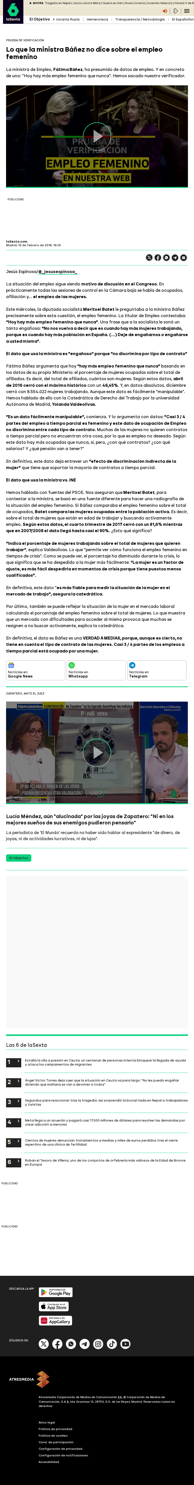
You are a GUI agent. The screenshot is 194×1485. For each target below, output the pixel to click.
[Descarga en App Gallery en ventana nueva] (55, 1324)
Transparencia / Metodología (140, 19)
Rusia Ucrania (135, 3)
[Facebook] (57, 1348)
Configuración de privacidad (60, 1449)
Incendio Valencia (159, 3)
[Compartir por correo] (183, 260)
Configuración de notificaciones (63, 1455)
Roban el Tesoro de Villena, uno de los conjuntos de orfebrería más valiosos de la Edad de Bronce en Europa (105, 1162)
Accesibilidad (49, 1462)
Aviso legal (47, 1422)
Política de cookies (53, 1435)
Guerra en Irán (113, 3)
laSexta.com (16, 241)
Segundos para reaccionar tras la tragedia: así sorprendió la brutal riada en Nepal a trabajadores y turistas (106, 1102)
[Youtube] (125, 1348)
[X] (149, 260)
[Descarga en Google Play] (56, 1296)
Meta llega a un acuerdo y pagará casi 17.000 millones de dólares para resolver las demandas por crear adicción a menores (105, 1122)
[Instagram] (98, 1348)
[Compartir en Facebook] (158, 260)
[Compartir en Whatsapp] (166, 260)
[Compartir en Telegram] (175, 260)
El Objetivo (18, 858)
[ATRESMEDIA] (97, 1380)
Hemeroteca (97, 19)
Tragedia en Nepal (58, 3)
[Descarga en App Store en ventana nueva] (54, 1310)
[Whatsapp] (71, 1348)
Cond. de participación (56, 1442)
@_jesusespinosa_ (57, 271)
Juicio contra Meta (87, 3)
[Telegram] (84, 1348)
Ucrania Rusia (68, 19)
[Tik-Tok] (112, 1348)
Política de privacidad (55, 1429)
